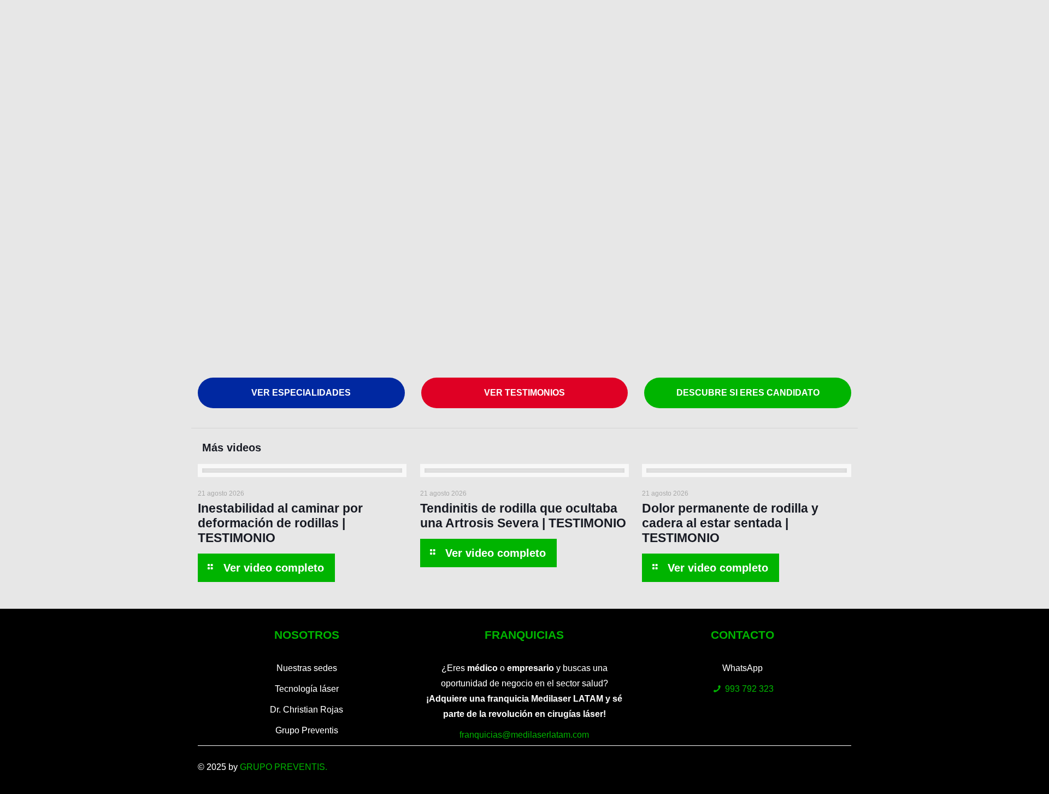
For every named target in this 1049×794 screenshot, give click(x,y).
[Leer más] (266, 568)
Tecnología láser (307, 688)
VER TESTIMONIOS (524, 392)
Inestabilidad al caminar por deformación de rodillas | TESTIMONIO (280, 523)
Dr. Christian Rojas (306, 709)
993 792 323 (749, 688)
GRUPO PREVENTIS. (283, 767)
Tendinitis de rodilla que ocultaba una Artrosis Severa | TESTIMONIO (523, 515)
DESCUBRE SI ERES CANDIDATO (748, 392)
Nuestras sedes (306, 668)
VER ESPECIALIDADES (301, 392)
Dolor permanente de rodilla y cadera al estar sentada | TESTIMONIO (730, 523)
